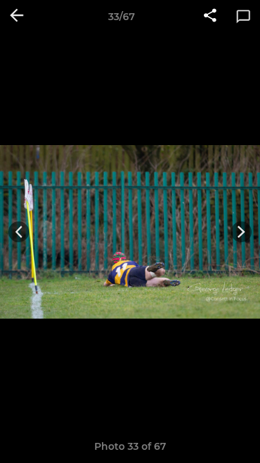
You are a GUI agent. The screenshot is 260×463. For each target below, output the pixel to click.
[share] (210, 16)
